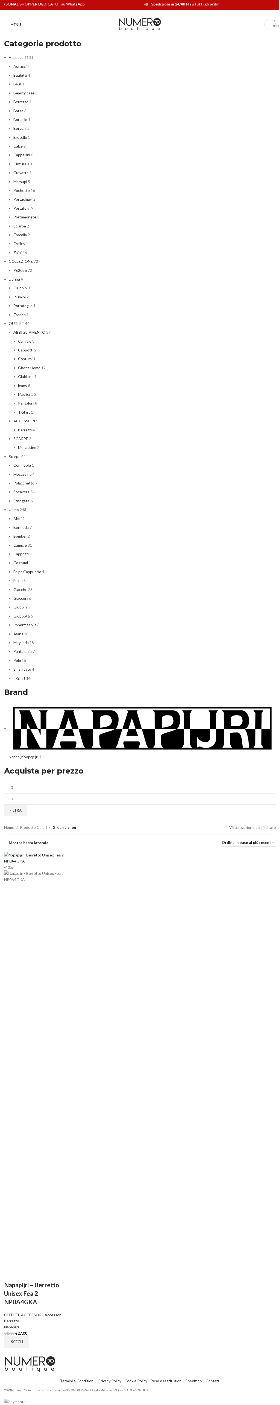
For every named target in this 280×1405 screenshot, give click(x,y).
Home (9, 827)
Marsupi (20, 181)
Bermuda (21, 527)
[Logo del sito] (140, 24)
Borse (18, 110)
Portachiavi (23, 199)
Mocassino (27, 447)
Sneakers (21, 491)
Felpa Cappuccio (27, 571)
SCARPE (20, 438)
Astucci (20, 66)
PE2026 (20, 270)
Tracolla (20, 234)
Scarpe (15, 456)
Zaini (17, 252)
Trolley (19, 243)
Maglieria (25, 394)
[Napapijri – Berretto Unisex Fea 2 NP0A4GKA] (36, 857)
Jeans (18, 633)
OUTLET (16, 323)
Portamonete (24, 217)
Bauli (17, 84)
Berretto (20, 101)
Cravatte (21, 172)
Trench (19, 314)
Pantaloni (26, 403)
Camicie (24, 341)
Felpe (18, 580)
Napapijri (11, 1327)
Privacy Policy (109, 1380)
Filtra (16, 810)
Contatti (213, 1380)
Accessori (17, 57)
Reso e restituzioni (166, 1380)
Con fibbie (22, 465)
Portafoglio (23, 305)
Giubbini (20, 287)
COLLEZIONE (21, 261)
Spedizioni (194, 1380)
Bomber (20, 536)
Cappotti (25, 350)
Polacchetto (23, 483)
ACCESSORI (24, 421)
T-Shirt (24, 412)
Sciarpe (19, 226)
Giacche (20, 589)
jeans (22, 385)
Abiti (17, 518)
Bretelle (20, 137)
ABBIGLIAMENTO (29, 332)
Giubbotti (21, 616)
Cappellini (21, 154)
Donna (14, 279)
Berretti (25, 430)
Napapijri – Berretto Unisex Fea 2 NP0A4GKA (31, 1293)
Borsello (20, 119)
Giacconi (20, 598)
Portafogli (21, 208)
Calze (18, 146)
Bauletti (20, 75)
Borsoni (20, 128)
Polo (17, 660)
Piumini (19, 297)
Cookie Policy (135, 1380)
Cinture (20, 163)
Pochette (21, 190)
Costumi (25, 358)
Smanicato (22, 669)
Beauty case (23, 93)
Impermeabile (25, 624)
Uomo (14, 509)
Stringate (21, 500)
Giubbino (26, 376)
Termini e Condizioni (78, 1380)
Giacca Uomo (29, 367)
